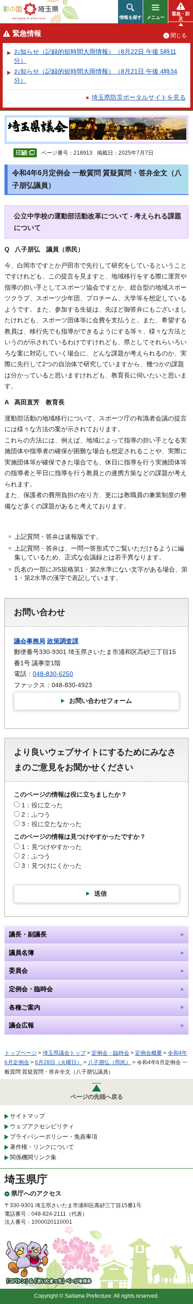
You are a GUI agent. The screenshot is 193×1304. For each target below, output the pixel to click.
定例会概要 (148, 1053)
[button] (130, 11)
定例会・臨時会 (110, 1053)
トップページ (20, 1053)
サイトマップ (27, 1116)
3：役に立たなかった (52, 823)
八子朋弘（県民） (109, 1062)
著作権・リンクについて (42, 1147)
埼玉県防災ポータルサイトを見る (139, 97)
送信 (100, 893)
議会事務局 (29, 641)
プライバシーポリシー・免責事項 (53, 1136)
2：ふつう (36, 814)
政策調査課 (63, 641)
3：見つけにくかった (52, 865)
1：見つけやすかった (52, 846)
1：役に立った (42, 805)
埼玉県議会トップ (64, 1053)
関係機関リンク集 (33, 1157)
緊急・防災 (181, 16)
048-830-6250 (53, 673)
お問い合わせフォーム (100, 700)
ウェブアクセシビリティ (42, 1126)
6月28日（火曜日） (58, 1062)
